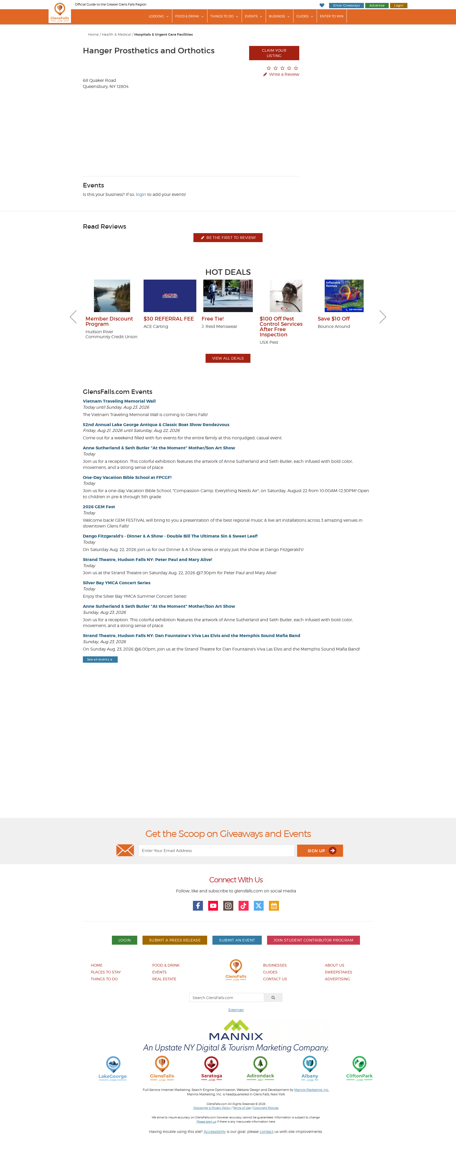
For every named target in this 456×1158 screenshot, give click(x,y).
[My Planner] (274, 906)
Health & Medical (116, 34)
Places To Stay (106, 972)
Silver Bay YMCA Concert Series (116, 583)
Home (93, 34)
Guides (302, 16)
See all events (98, 659)
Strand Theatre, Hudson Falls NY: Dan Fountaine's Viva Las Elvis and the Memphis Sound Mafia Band (191, 635)
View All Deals (228, 358)
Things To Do (222, 16)
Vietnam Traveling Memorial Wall (119, 401)
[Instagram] (228, 906)
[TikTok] (244, 906)
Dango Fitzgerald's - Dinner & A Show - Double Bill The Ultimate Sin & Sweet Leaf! (170, 536)
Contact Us (275, 979)
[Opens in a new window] (112, 1068)
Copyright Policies (265, 1108)
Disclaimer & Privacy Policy (212, 1108)
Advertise (376, 5)
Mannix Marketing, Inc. (311, 1090)
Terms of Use (242, 1108)
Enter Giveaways (346, 5)
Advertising (337, 979)
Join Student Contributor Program (313, 940)
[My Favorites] (322, 5)
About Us (334, 965)
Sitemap (236, 1010)
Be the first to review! (230, 237)
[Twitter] (259, 906)
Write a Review (283, 74)
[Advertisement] (228, 754)
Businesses (275, 965)
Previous (73, 317)
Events (251, 16)
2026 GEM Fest (99, 507)
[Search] (273, 997)
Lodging (156, 16)
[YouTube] (213, 906)
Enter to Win (332, 16)
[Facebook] (198, 906)
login (141, 194)
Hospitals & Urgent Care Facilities (163, 34)
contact (266, 1131)
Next (382, 317)
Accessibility (215, 1131)
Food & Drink (187, 16)
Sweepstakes (338, 972)
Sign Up (317, 850)
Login (398, 5)
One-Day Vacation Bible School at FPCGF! (127, 477)
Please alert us (206, 1121)
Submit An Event (237, 940)
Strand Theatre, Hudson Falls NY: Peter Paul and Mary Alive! (147, 559)
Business (277, 16)
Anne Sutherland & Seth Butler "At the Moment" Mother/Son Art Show (159, 448)
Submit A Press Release (175, 940)
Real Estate (164, 979)
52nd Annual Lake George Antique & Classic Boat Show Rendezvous (156, 424)
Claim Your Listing (274, 53)
